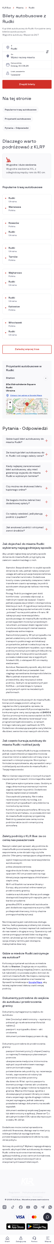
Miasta (19, 7)
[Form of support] (47, 1217)
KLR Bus (6, 7)
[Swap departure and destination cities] (47, 52)
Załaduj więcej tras (27, 349)
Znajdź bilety (27, 84)
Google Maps (35, 982)
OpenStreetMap (30, 413)
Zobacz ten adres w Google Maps (26, 395)
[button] (46, 378)
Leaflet (18, 413)
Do (12, 55)
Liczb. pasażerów (18, 72)
